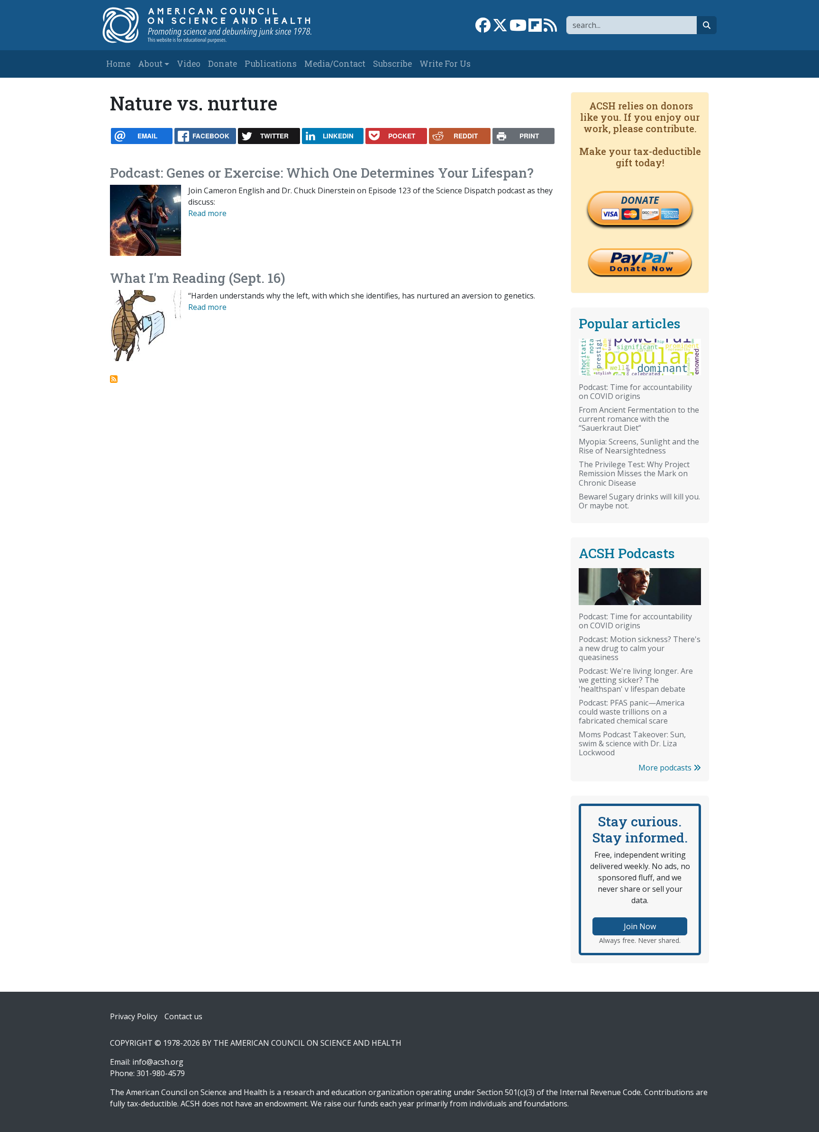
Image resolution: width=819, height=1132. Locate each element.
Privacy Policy (133, 1016)
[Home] (216, 25)
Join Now (640, 926)
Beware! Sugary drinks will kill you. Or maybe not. (639, 501)
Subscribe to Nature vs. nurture (114, 379)
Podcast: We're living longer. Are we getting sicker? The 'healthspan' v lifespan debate (636, 680)
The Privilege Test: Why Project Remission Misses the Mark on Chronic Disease (634, 473)
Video (188, 63)
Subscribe (392, 63)
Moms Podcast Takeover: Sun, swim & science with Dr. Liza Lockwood (632, 743)
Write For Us (445, 63)
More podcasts (665, 767)
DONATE (640, 200)
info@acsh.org (157, 1062)
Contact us (183, 1016)
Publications (271, 63)
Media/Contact (334, 63)
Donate (222, 63)
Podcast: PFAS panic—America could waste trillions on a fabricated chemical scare (631, 711)
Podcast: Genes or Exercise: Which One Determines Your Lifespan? (322, 172)
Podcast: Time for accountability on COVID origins (635, 391)
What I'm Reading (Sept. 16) (197, 278)
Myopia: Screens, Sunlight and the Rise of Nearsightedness (639, 446)
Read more (207, 213)
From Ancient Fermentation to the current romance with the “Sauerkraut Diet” (639, 419)
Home (118, 63)
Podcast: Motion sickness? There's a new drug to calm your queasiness (640, 648)
